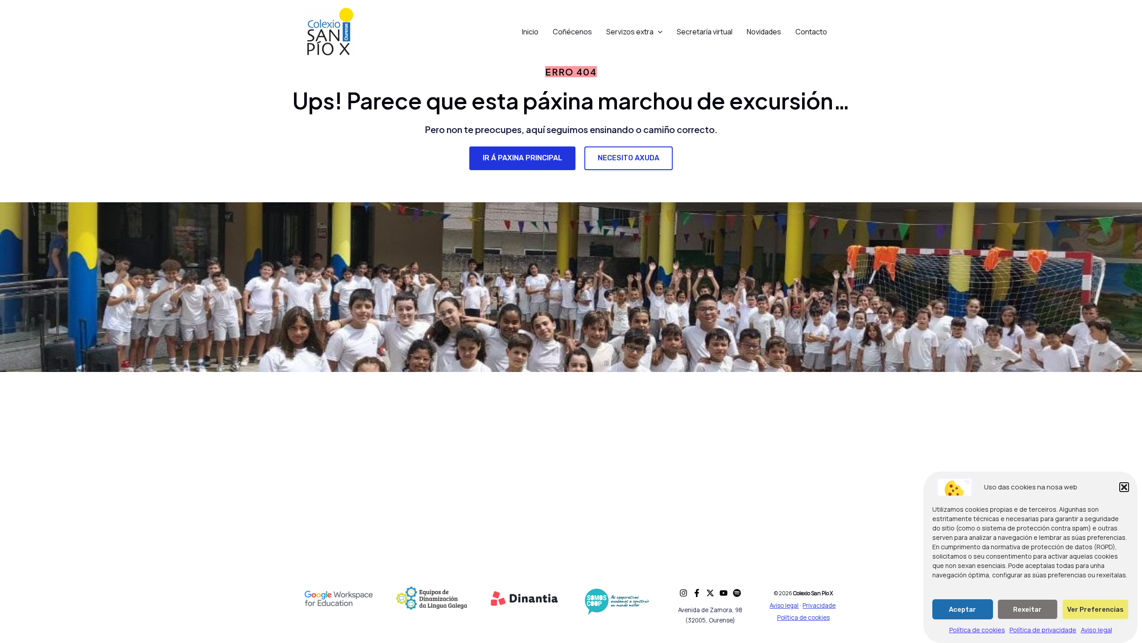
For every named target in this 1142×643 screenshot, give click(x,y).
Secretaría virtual (704, 32)
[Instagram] (683, 593)
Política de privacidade (1043, 630)
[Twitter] (710, 593)
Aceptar (962, 609)
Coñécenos (572, 32)
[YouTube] (724, 593)
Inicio (530, 32)
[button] (1124, 487)
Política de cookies (977, 630)
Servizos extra (630, 32)
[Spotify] (737, 593)
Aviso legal (1096, 630)
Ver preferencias (1095, 609)
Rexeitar (1027, 609)
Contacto (811, 32)
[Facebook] (697, 593)
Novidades (764, 32)
